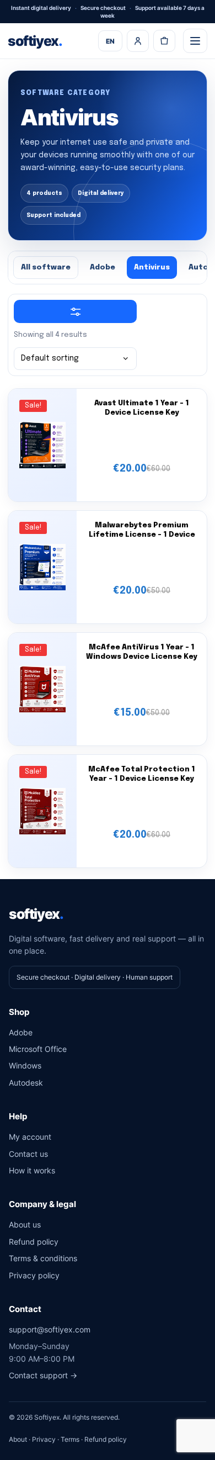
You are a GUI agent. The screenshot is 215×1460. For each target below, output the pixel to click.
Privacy (44, 1439)
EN (110, 41)
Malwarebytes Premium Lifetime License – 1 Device (142, 530)
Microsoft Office (38, 1049)
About (18, 1439)
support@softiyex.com (49, 1329)
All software (46, 267)
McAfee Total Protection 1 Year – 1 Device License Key (141, 774)
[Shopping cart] (164, 41)
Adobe (102, 267)
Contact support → (43, 1375)
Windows (25, 1065)
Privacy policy (34, 1275)
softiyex (35, 41)
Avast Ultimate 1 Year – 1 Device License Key (141, 408)
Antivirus (152, 267)
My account (30, 1136)
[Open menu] (195, 41)
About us (25, 1224)
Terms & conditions (43, 1258)
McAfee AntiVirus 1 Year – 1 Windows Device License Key (141, 652)
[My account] (138, 41)
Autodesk (26, 1082)
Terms (70, 1439)
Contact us (28, 1154)
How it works (32, 1170)
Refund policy (33, 1241)
